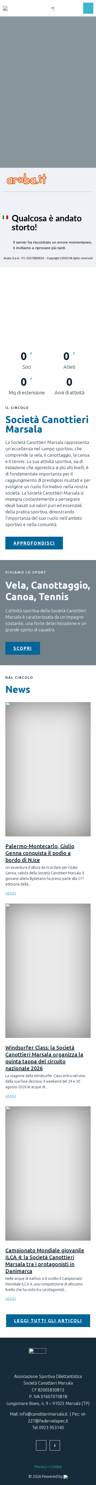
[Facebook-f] (41, 1445)
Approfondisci (34, 543)
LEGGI (11, 893)
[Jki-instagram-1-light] (55, 1445)
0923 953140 (51, 1427)
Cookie (56, 1466)
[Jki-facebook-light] (52, 8)
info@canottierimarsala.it (43, 1414)
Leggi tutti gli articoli (48, 1320)
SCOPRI (22, 648)
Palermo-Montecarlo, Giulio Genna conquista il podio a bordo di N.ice (39, 853)
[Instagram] (63, 8)
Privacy (40, 1466)
